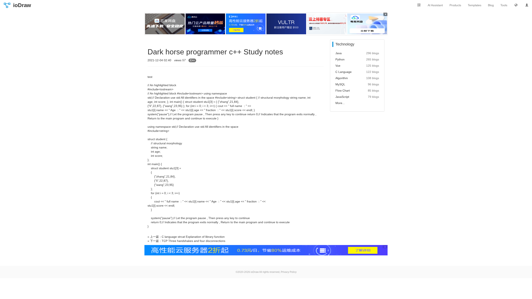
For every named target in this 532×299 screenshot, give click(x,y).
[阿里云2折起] (245, 24)
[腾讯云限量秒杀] (205, 24)
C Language (343, 72)
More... (340, 103)
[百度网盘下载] (165, 24)
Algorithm (341, 78)
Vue (337, 65)
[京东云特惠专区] (327, 24)
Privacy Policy (289, 272)
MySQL (340, 84)
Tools (503, 5)
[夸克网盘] (367, 24)
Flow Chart (342, 90)
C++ (192, 60)
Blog (491, 5)
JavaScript (342, 96)
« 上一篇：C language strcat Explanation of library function (186, 236)
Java (338, 53)
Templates (474, 5)
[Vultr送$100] (286, 24)
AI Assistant (435, 5)
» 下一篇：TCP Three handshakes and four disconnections (186, 241)
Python (340, 59)
